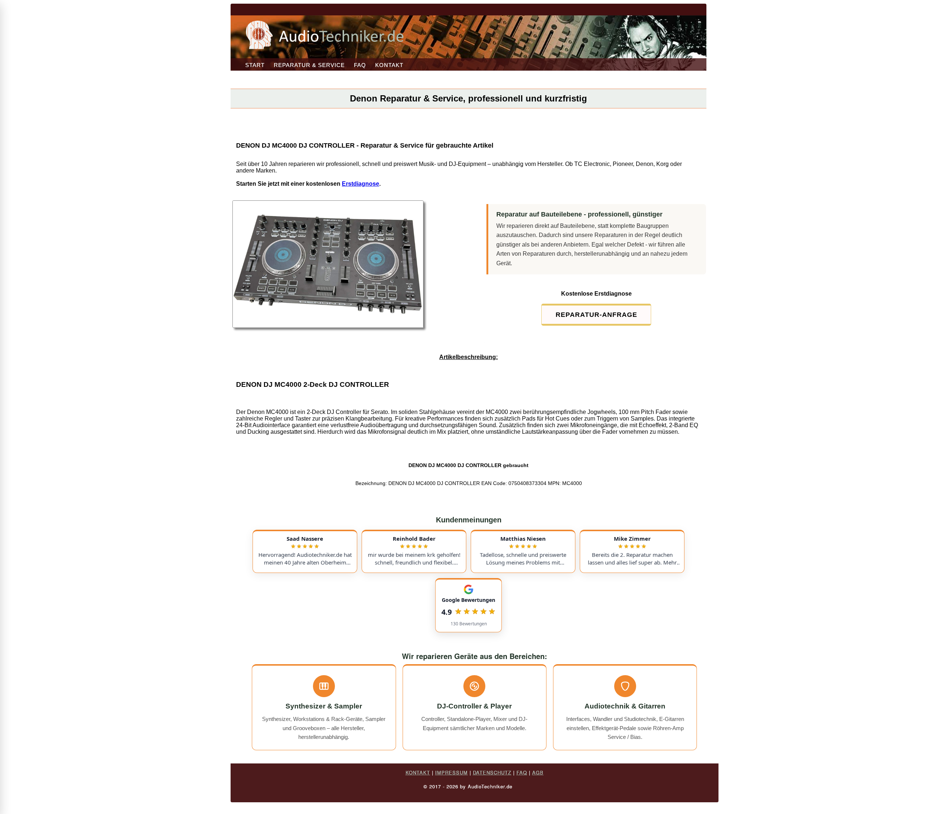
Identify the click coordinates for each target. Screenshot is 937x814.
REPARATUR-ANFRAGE (596, 314)
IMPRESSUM (451, 772)
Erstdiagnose (360, 184)
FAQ (360, 65)
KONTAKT (389, 65)
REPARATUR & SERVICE (309, 65)
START (255, 65)
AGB (538, 772)
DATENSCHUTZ (492, 772)
